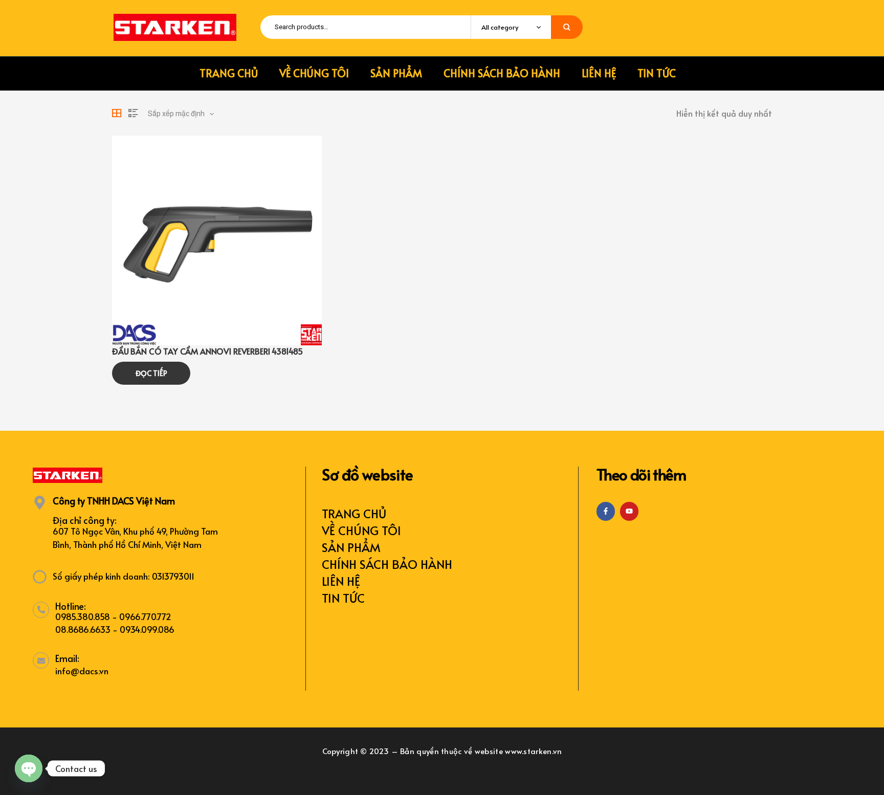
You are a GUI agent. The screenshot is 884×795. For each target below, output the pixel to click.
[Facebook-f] (605, 511)
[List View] (133, 113)
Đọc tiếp (151, 373)
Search (567, 27)
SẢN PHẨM (351, 547)
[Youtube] (629, 511)
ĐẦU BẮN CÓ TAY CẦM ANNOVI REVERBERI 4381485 (207, 351)
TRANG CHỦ (354, 513)
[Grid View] (116, 113)
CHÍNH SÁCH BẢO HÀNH (387, 564)
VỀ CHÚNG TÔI (361, 530)
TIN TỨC (343, 598)
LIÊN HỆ (341, 581)
